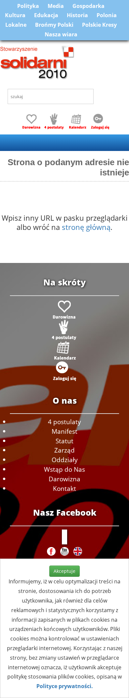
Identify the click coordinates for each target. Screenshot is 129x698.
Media (56, 6)
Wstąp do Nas (64, 469)
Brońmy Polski (54, 24)
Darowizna (64, 478)
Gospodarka (88, 6)
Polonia (107, 15)
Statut (64, 440)
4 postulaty (64, 421)
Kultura (15, 15)
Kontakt (64, 488)
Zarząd (64, 450)
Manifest (64, 431)
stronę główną (86, 227)
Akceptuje (64, 571)
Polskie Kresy (99, 24)
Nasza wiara (61, 34)
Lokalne (15, 24)
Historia (77, 15)
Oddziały (65, 459)
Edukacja (46, 15)
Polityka (28, 6)
